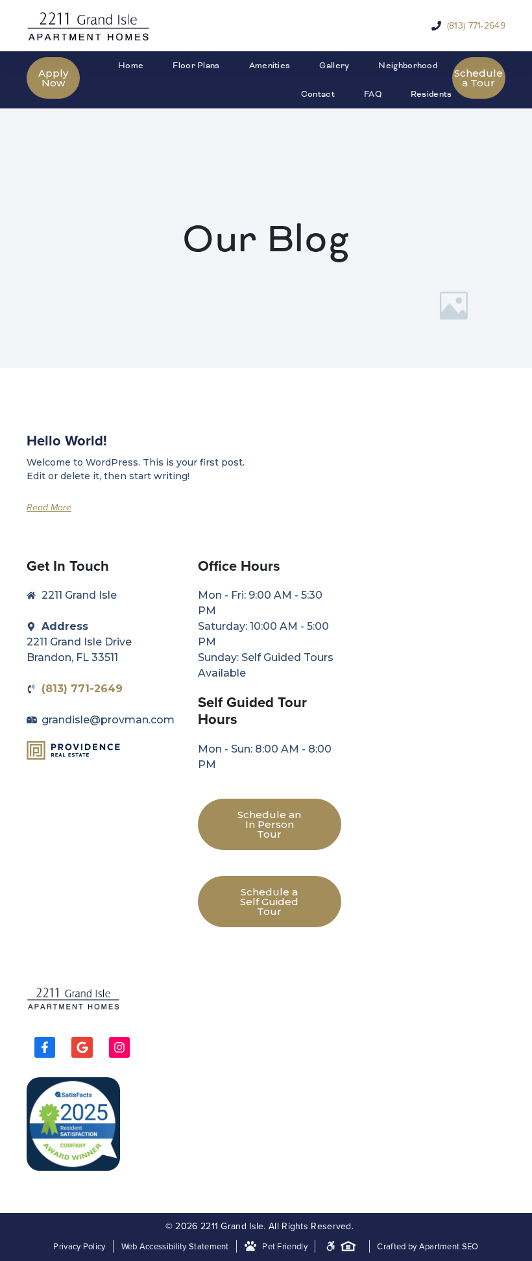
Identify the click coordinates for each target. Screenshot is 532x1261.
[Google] (81, 1047)
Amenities (270, 65)
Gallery (334, 65)
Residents (431, 94)
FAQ (372, 94)
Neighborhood (407, 65)
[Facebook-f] (44, 1047)
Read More (49, 507)
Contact (318, 94)
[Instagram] (119, 1047)
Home (130, 65)
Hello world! (67, 440)
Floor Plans (196, 65)
